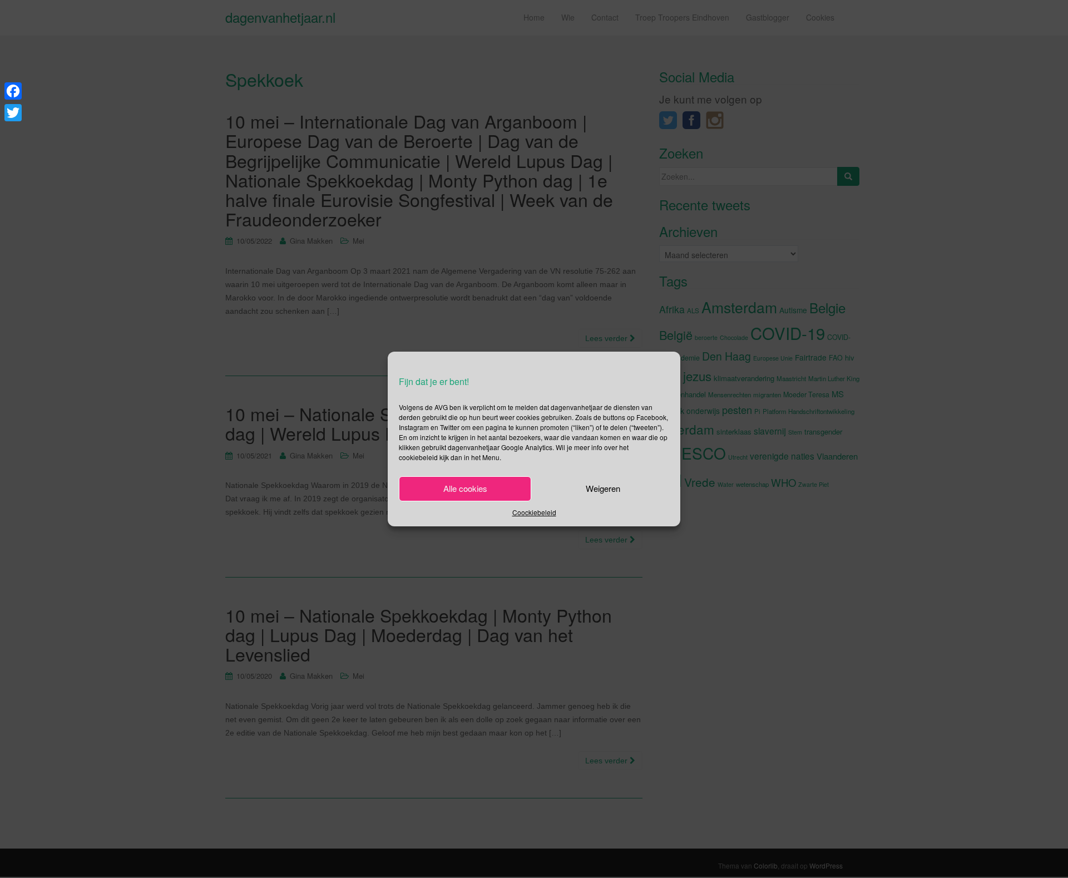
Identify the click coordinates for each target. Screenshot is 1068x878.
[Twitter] (13, 113)
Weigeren (603, 488)
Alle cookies (465, 488)
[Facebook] (13, 91)
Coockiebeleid (534, 512)
